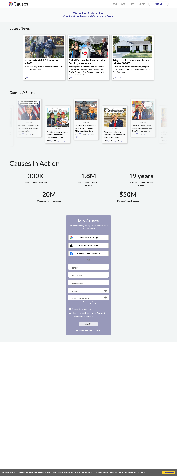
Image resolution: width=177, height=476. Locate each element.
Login (97, 330)
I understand (169, 472)
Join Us (158, 3)
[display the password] (105, 290)
